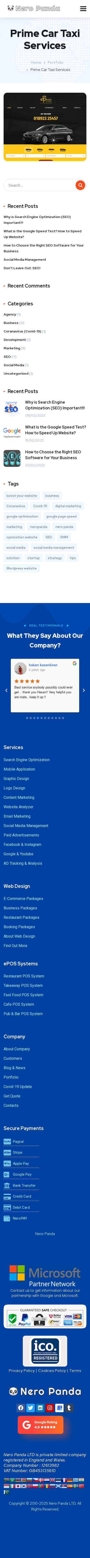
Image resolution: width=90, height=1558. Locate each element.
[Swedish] (75, 1485)
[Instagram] (50, 1408)
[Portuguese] (41, 1485)
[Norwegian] (29, 1485)
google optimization (22, 516)
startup (34, 558)
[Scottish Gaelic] (58, 1485)
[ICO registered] (45, 1351)
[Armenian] (18, 1479)
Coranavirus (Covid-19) (22, 331)
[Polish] (35, 1485)
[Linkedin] (40, 1408)
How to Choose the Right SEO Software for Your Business (44, 248)
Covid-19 (40, 506)
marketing (14, 527)
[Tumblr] (69, 1408)
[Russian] (52, 1485)
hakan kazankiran (43, 664)
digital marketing (68, 506)
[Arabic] (12, 1479)
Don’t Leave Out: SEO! (22, 268)
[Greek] (75, 1479)
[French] (64, 1479)
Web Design (17, 886)
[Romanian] (47, 1485)
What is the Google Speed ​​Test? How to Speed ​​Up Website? (43, 234)
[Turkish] (81, 1485)
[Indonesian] (6, 1485)
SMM (64, 537)
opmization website (21, 537)
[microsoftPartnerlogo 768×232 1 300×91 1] (45, 1276)
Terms (75, 1370)
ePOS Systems (21, 964)
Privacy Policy (22, 1370)
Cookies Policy (52, 1370)
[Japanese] (18, 1485)
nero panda (64, 527)
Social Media (14, 365)
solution (12, 558)
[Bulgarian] (29, 1479)
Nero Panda (45, 1233)
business (52, 495)
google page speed (61, 516)
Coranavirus (15, 506)
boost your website (21, 495)
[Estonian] (58, 1479)
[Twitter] (30, 1408)
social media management (54, 547)
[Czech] (35, 1479)
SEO (7, 356)
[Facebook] (21, 1408)
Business (11, 323)
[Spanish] (70, 1485)
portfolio (56, 62)
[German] (70, 1479)
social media (15, 547)
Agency (10, 314)
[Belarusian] (24, 1479)
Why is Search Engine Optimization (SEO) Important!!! (37, 220)
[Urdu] (6, 1491)
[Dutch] (47, 1479)
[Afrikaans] (6, 1479)
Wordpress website (21, 568)
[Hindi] (81, 1479)
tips (73, 558)
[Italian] (12, 1485)
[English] (52, 1479)
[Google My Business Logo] (59, 1408)
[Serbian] (64, 1485)
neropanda (38, 527)
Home (36, 62)
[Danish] (41, 1479)
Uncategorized (16, 373)
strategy (55, 558)
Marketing (12, 348)
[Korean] (24, 1485)
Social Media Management (25, 259)
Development (15, 339)
